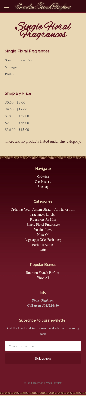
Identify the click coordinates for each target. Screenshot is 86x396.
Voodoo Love (43, 229)
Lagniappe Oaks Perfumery (43, 239)
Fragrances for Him (43, 219)
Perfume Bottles (43, 244)
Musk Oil (43, 234)
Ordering (43, 176)
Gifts (43, 249)
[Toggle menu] (6, 5)
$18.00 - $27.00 (17, 115)
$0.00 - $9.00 (15, 102)
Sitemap (43, 186)
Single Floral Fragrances (43, 224)
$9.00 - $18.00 (16, 109)
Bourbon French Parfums (43, 272)
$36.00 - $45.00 (17, 129)
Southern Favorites (18, 59)
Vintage (11, 66)
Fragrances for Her (43, 214)
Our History (43, 181)
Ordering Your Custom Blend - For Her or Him (43, 209)
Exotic (9, 73)
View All (43, 277)
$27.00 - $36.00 (17, 122)
